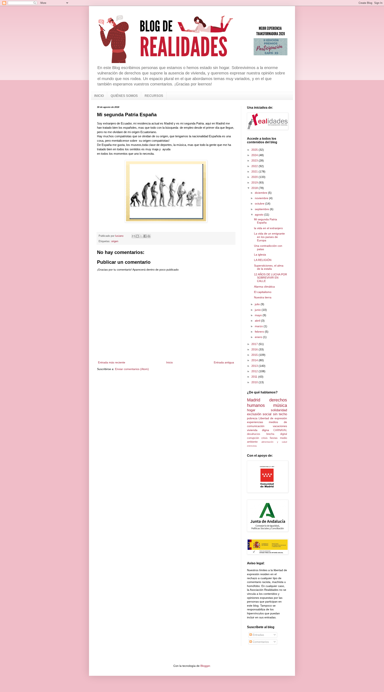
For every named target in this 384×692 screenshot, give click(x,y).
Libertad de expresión (273, 418)
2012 (255, 371)
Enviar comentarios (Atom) (132, 369)
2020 (255, 177)
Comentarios (260, 641)
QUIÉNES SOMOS (124, 95)
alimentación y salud (274, 442)
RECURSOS (154, 95)
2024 (255, 155)
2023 (255, 160)
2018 (255, 188)
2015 (255, 354)
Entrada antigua (224, 362)
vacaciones (280, 426)
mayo (259, 315)
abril (258, 320)
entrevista (252, 446)
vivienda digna (258, 430)
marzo (259, 326)
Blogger (205, 665)
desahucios (253, 434)
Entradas (258, 634)
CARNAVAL (280, 430)
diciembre (261, 192)
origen (114, 241)
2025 (255, 149)
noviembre (262, 198)
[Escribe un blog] (137, 236)
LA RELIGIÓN (262, 260)
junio (258, 309)
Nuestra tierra (262, 297)
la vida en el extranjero (268, 228)
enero (259, 337)
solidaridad (279, 410)
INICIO (99, 95)
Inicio (169, 362)
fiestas (274, 438)
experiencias (255, 422)
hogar (251, 410)
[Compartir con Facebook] (145, 236)
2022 (255, 166)
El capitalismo (262, 292)
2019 (255, 182)
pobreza (252, 418)
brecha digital (276, 434)
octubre (260, 203)
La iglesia (260, 254)
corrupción (253, 438)
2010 (255, 382)
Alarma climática (264, 286)
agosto (259, 214)
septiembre (262, 209)
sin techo (280, 414)
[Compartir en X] (141, 236)
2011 (254, 376)
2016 (255, 349)
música (280, 405)
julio (258, 304)
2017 (255, 344)
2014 (255, 360)
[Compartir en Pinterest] (149, 236)
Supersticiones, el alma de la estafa (268, 267)
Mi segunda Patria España (265, 221)
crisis (264, 438)
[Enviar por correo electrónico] (134, 236)
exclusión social (259, 414)
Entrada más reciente (111, 362)
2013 (255, 365)
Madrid (253, 399)
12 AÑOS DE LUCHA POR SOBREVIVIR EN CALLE (270, 278)
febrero (260, 331)
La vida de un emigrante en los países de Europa (269, 237)
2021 (255, 171)
